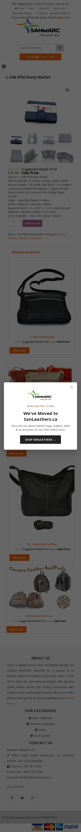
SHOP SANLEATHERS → (40, 439)
